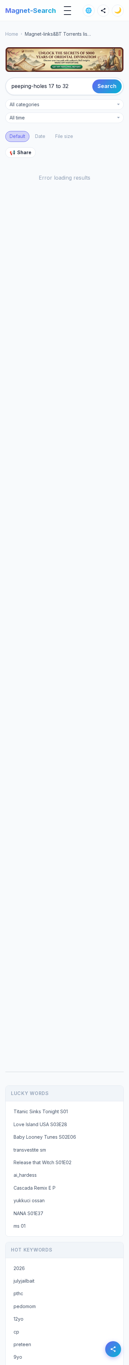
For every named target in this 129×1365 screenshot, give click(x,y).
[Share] (103, 11)
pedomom (25, 1306)
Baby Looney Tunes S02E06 (45, 1137)
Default (17, 136)
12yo (18, 1319)
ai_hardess (25, 1175)
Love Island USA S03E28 (40, 1124)
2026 (19, 1268)
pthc (18, 1293)
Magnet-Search (30, 11)
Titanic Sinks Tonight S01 (41, 1111)
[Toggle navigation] (67, 10)
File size (64, 136)
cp (16, 1332)
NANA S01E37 (28, 1213)
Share (20, 152)
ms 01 (19, 1226)
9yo (18, 1357)
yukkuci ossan (29, 1200)
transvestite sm (30, 1150)
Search (107, 86)
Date (40, 136)
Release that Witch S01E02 (42, 1162)
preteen (22, 1344)
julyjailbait (24, 1281)
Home (11, 34)
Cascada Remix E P (35, 1188)
